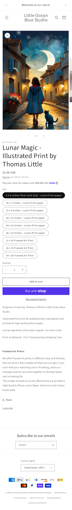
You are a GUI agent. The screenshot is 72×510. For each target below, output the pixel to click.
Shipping (6, 177)
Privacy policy (20, 498)
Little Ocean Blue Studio (23, 492)
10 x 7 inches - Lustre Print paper (25, 202)
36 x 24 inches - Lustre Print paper (25, 232)
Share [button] (9, 399)
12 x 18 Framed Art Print (19, 240)
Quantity (7, 263)
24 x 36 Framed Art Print (20, 255)
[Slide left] (28, 136)
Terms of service (37, 498)
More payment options (36, 299)
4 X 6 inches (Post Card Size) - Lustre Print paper (33, 195)
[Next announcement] (65, 5)
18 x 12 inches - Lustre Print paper (25, 217)
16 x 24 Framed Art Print (20, 247)
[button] (6, 17)
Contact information (37, 503)
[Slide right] (43, 136)
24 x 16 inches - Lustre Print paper (25, 225)
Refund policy (60, 492)
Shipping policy (54, 498)
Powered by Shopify (42, 492)
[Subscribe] (52, 445)
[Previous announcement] (6, 5)
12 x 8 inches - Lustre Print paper (25, 210)
